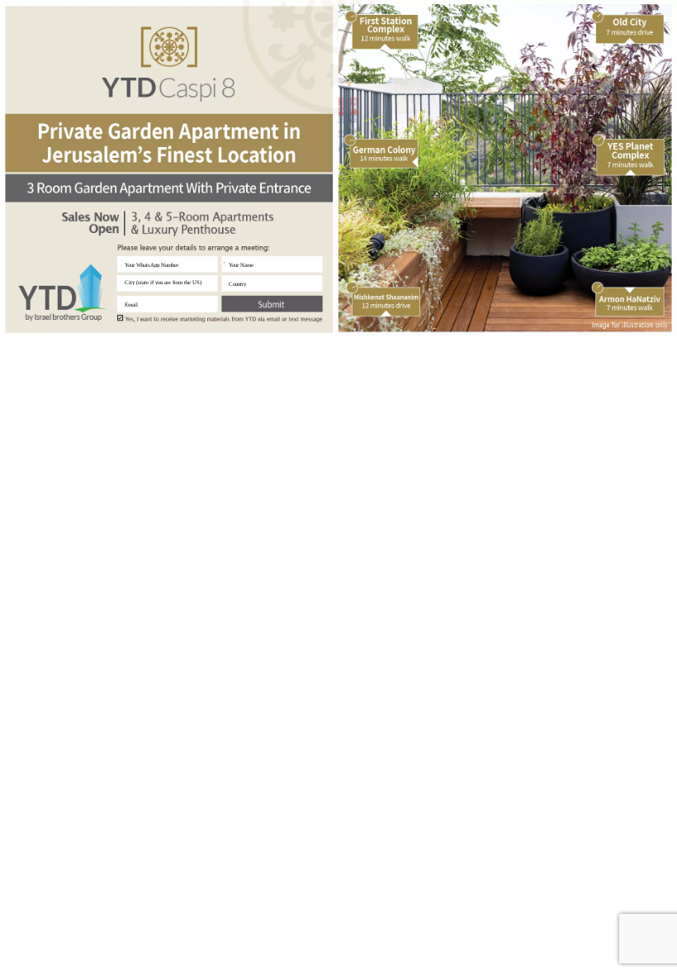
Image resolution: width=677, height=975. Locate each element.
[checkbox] (120, 317)
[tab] (279, 152)
